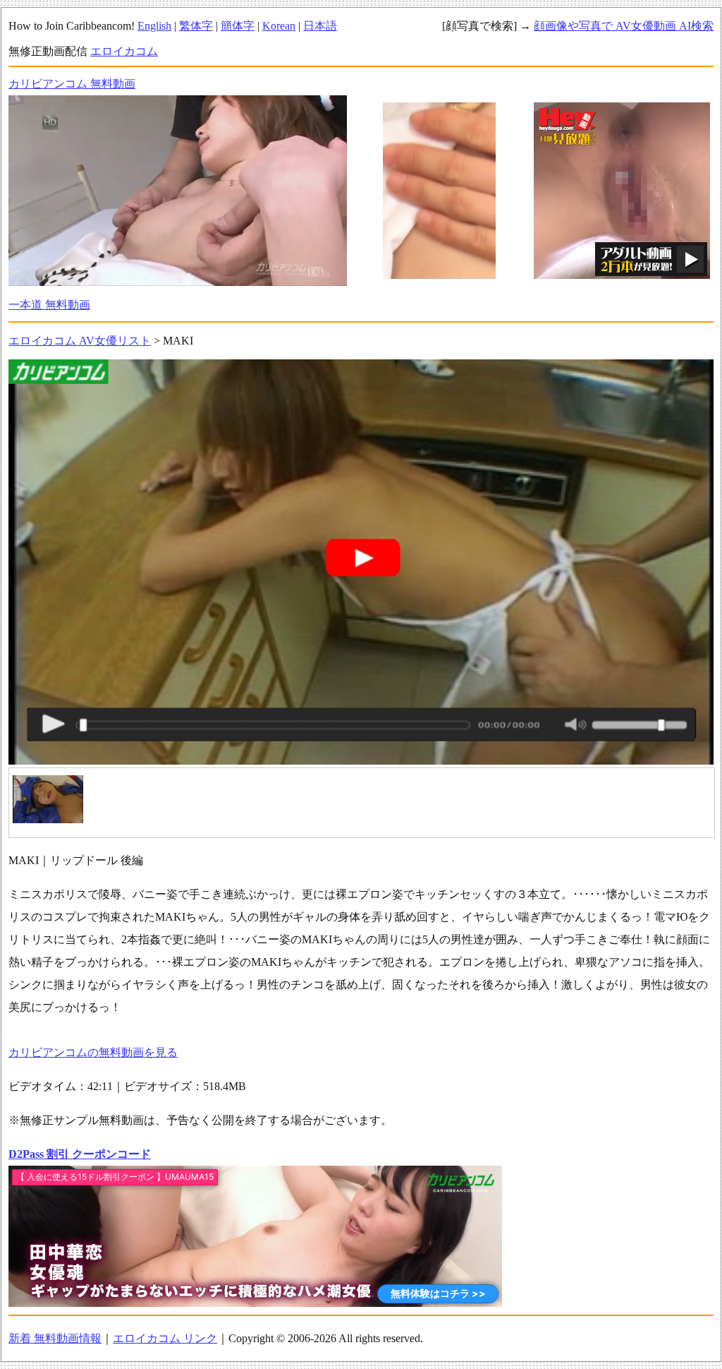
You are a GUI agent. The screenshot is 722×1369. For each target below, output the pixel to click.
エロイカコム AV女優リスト (79, 341)
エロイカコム (124, 51)
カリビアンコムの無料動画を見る (93, 1052)
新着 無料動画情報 (55, 1338)
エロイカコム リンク (165, 1338)
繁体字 (196, 26)
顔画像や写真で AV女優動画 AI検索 (624, 26)
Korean (278, 26)
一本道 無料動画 (49, 305)
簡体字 (238, 26)
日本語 (320, 26)
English (154, 26)
